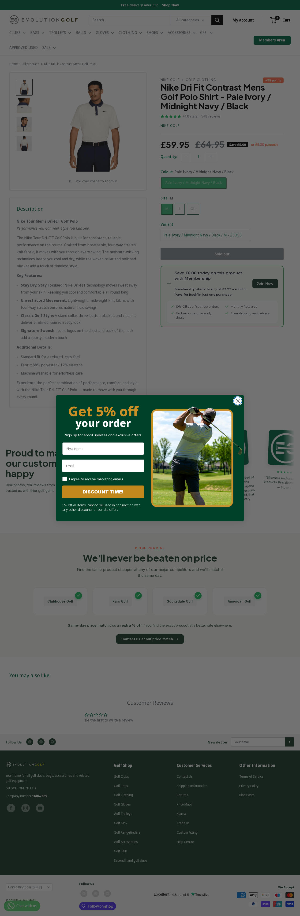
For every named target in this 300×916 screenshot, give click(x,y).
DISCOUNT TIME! (103, 492)
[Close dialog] (238, 401)
